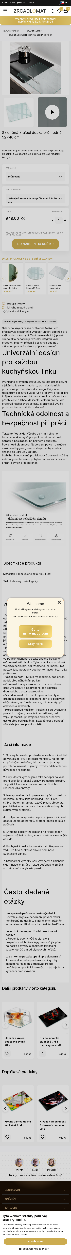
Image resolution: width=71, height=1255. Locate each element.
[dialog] (35, 1233)
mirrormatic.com (35, 631)
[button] (35, 1249)
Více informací (35, 1234)
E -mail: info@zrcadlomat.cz (20, 2)
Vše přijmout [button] (35, 1241)
